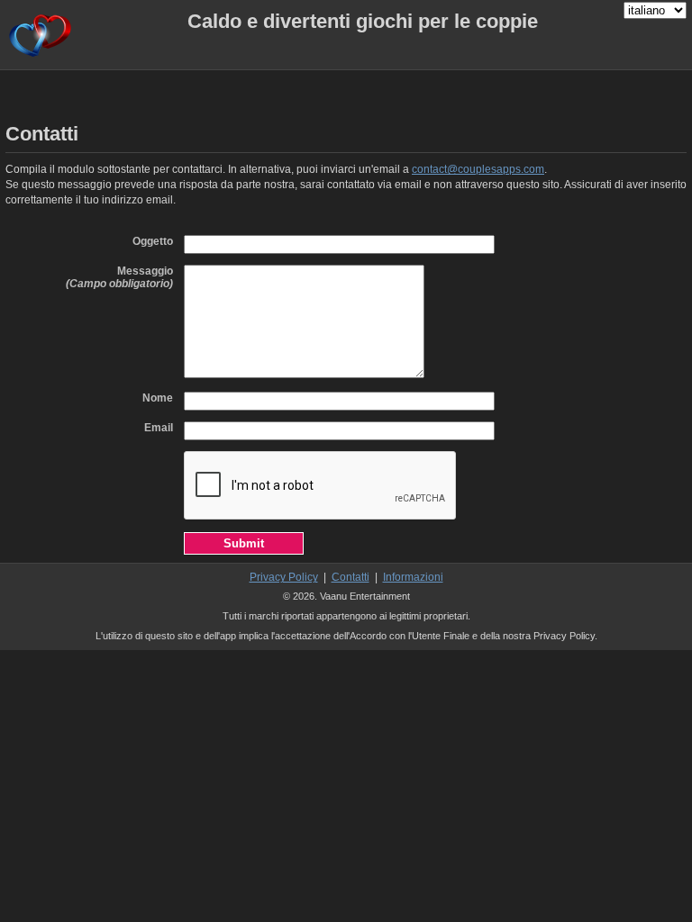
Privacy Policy (284, 577)
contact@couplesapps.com (478, 169)
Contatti (350, 577)
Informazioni (413, 577)
